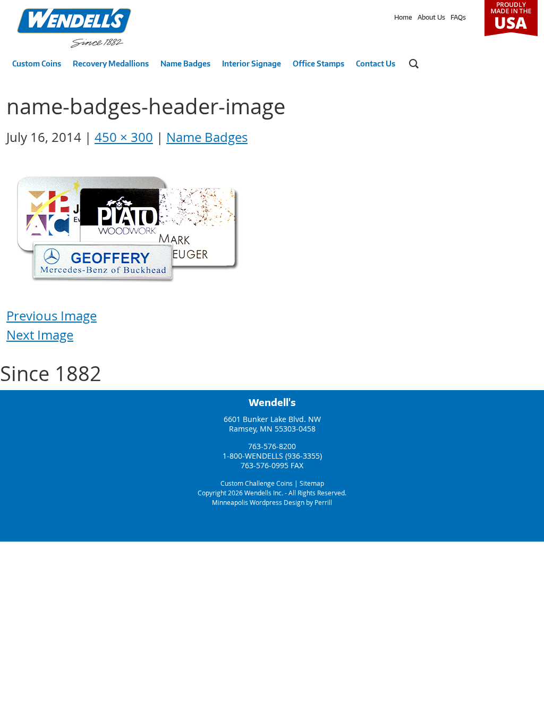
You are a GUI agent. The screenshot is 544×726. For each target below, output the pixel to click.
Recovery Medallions (111, 63)
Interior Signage (251, 63)
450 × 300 (124, 137)
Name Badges (185, 63)
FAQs (458, 17)
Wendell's (272, 402)
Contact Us (375, 63)
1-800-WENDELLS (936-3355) (272, 456)
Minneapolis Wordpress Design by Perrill (272, 502)
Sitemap (312, 483)
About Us (431, 17)
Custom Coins (36, 63)
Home (403, 17)
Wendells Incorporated (74, 28)
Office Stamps (318, 63)
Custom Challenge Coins (256, 483)
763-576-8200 (272, 446)
